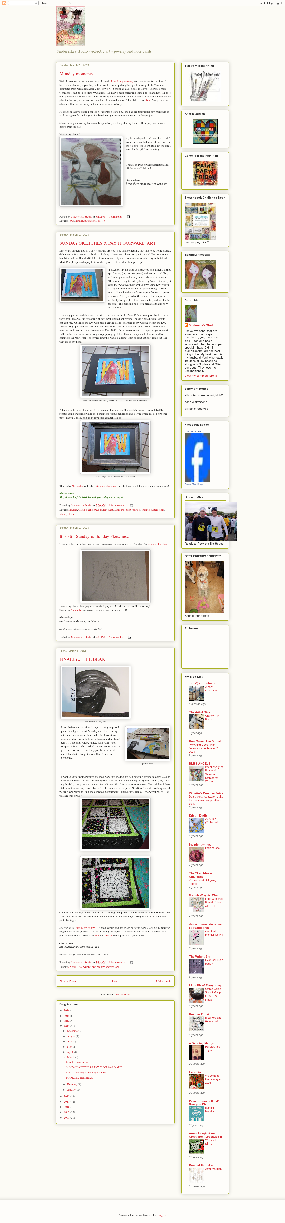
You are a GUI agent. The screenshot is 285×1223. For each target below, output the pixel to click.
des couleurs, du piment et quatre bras (206, 926)
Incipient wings (200, 844)
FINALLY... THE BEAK (82, 659)
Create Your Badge (194, 484)
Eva (97, 935)
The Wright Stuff (200, 956)
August (71, 1036)
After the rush (213, 1168)
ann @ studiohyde (202, 683)
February (72, 1084)
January (72, 1089)
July (70, 1041)
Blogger (161, 1215)
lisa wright (85, 967)
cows (71, 221)
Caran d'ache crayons (90, 509)
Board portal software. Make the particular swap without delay (206, 800)
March (71, 1057)
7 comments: (116, 637)
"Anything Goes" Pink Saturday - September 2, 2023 (204, 748)
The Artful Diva (199, 712)
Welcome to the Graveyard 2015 (213, 1079)
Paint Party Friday (84, 928)
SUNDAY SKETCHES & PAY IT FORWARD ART (107, 243)
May (70, 1046)
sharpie (146, 509)
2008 (67, 1117)
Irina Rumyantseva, (122, 81)
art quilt (72, 967)
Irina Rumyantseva (86, 221)
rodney (101, 967)
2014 (67, 1021)
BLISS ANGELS (199, 763)
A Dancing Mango (201, 1043)
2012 (67, 1096)
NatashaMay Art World (205, 895)
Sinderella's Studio (202, 325)
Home (116, 981)
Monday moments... (78, 73)
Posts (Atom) (123, 994)
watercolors (157, 509)
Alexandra (77, 486)
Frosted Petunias (201, 1165)
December (73, 1031)
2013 (67, 1026)
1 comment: (115, 216)
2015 (67, 1016)
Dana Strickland (193, 431)
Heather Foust (199, 1014)
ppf (94, 967)
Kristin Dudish (199, 815)
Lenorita (195, 1072)
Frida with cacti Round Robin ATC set (214, 902)
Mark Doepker (122, 509)
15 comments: (117, 505)
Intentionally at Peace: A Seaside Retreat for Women (214, 774)
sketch (101, 221)
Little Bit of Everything (205, 985)
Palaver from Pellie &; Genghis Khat (204, 1102)
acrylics (72, 509)
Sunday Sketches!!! (158, 544)
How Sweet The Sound (205, 741)
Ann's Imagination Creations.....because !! (205, 1135)
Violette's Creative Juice (206, 793)
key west (108, 509)
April (70, 1052)
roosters (136, 509)
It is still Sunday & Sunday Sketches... (95, 536)
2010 (67, 1107)
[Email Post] (128, 216)
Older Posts (163, 981)
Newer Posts (67, 981)
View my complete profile (201, 375)
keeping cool (212, 847)
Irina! (148, 100)
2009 (67, 1112)
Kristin (108, 935)
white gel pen (67, 514)
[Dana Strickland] (197, 480)
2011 (67, 1101)
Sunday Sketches (106, 486)
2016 (67, 1010)
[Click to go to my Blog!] (205, 101)
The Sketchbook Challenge (200, 875)
